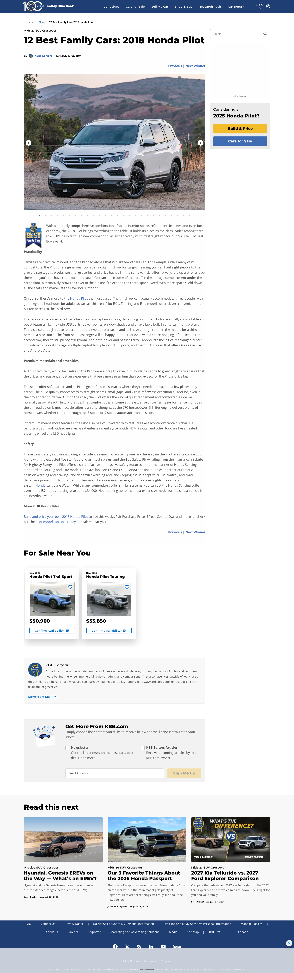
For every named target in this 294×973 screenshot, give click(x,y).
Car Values (111, 6)
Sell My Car (159, 6)
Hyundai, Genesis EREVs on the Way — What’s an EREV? (60, 875)
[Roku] (177, 946)
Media (173, 932)
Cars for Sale (135, 6)
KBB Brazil (215, 932)
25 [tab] (184, 215)
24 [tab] (178, 215)
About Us (52, 932)
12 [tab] (106, 215)
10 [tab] (94, 215)
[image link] (114, 142)
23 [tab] (172, 215)
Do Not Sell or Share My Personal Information (123, 924)
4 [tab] (58, 215)
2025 (37, 573)
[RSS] (139, 946)
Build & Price (240, 128)
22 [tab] (166, 215)
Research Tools (210, 6)
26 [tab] (190, 215)
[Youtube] (163, 946)
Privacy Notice (74, 924)
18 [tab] (142, 215)
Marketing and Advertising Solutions (135, 932)
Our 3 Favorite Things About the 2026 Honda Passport (144, 875)
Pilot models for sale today (56, 522)
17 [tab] (136, 215)
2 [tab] (46, 215)
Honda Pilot (79, 298)
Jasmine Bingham (118, 906)
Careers (73, 932)
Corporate (94, 932)
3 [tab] (52, 215)
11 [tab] (100, 215)
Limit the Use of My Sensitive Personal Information (197, 924)
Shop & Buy (183, 6)
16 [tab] (130, 215)
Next (200, 143)
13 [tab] (112, 215)
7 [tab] (76, 215)
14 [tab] (118, 215)
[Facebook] (115, 946)
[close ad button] (289, 943)
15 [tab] (124, 215)
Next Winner (195, 66)
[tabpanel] (114, 142)
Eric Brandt (197, 901)
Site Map (193, 932)
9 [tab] (88, 215)
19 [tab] (148, 215)
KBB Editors (43, 56)
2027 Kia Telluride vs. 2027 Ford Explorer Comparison (225, 875)
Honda (40, 485)
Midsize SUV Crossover (40, 30)
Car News (39, 22)
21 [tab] (160, 215)
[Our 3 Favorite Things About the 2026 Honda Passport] (147, 839)
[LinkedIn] (151, 946)
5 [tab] (64, 215)
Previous (175, 66)
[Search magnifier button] (265, 33)
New (31, 573)
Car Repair (236, 6)
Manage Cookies (252, 924)
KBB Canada (240, 932)
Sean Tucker (31, 896)
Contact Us (48, 924)
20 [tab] (154, 215)
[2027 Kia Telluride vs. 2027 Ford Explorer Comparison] (230, 839)
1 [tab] (40, 215)
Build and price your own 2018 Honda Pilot (56, 516)
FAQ (28, 924)
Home (27, 22)
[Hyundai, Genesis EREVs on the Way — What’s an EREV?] (63, 839)
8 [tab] (82, 215)
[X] (127, 946)
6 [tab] (70, 215)
